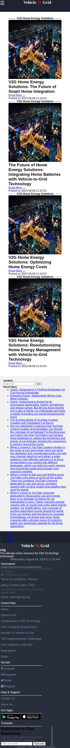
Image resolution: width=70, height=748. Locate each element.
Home (4, 609)
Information (8, 563)
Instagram (9, 674)
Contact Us (8, 698)
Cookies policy (18, 585)
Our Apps (7, 710)
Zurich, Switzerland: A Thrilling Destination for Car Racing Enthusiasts (37, 391)
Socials (5, 662)
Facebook (9, 668)
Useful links (8, 603)
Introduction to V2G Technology (21, 621)
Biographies (8, 650)
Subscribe (39, 743)
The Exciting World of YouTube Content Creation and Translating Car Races (34, 421)
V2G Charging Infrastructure (19, 627)
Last (9, 541)
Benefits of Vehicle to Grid (17, 632)
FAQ (32, 585)
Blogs (4, 656)
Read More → (16, 95)
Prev (9, 535)
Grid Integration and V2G (16, 644)
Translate (7, 723)
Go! (38, 384)
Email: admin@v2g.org (15, 597)
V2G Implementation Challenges (21, 638)
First (9, 532)
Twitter (8, 680)
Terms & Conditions (14, 579)
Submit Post (8, 615)
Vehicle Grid (37, 2)
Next (9, 538)
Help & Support (10, 692)
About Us (7, 704)
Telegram (9, 686)
